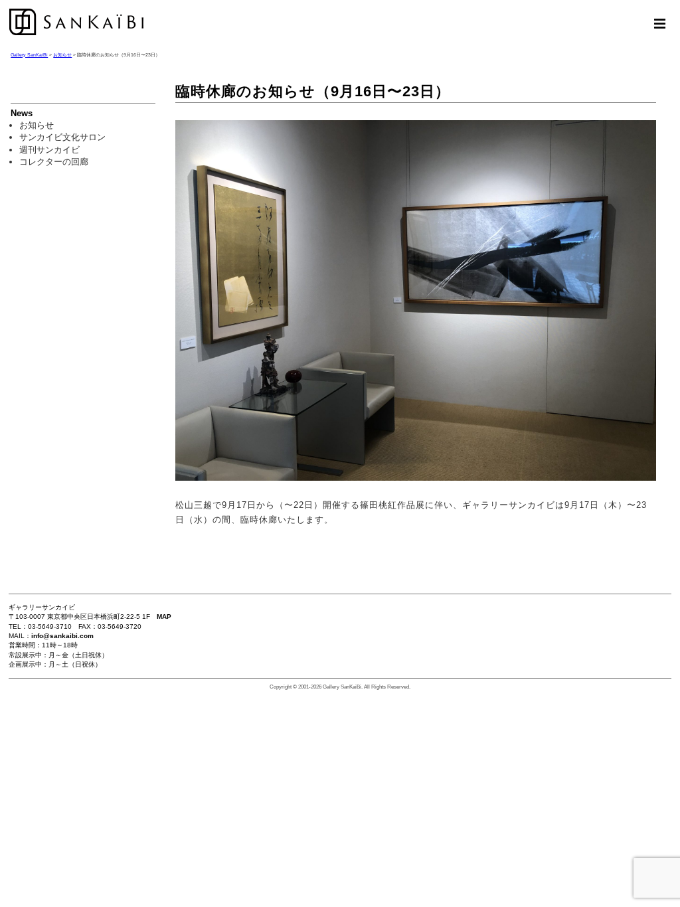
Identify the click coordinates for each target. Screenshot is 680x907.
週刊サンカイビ (49, 150)
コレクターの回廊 (53, 162)
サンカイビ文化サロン (62, 137)
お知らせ (36, 125)
